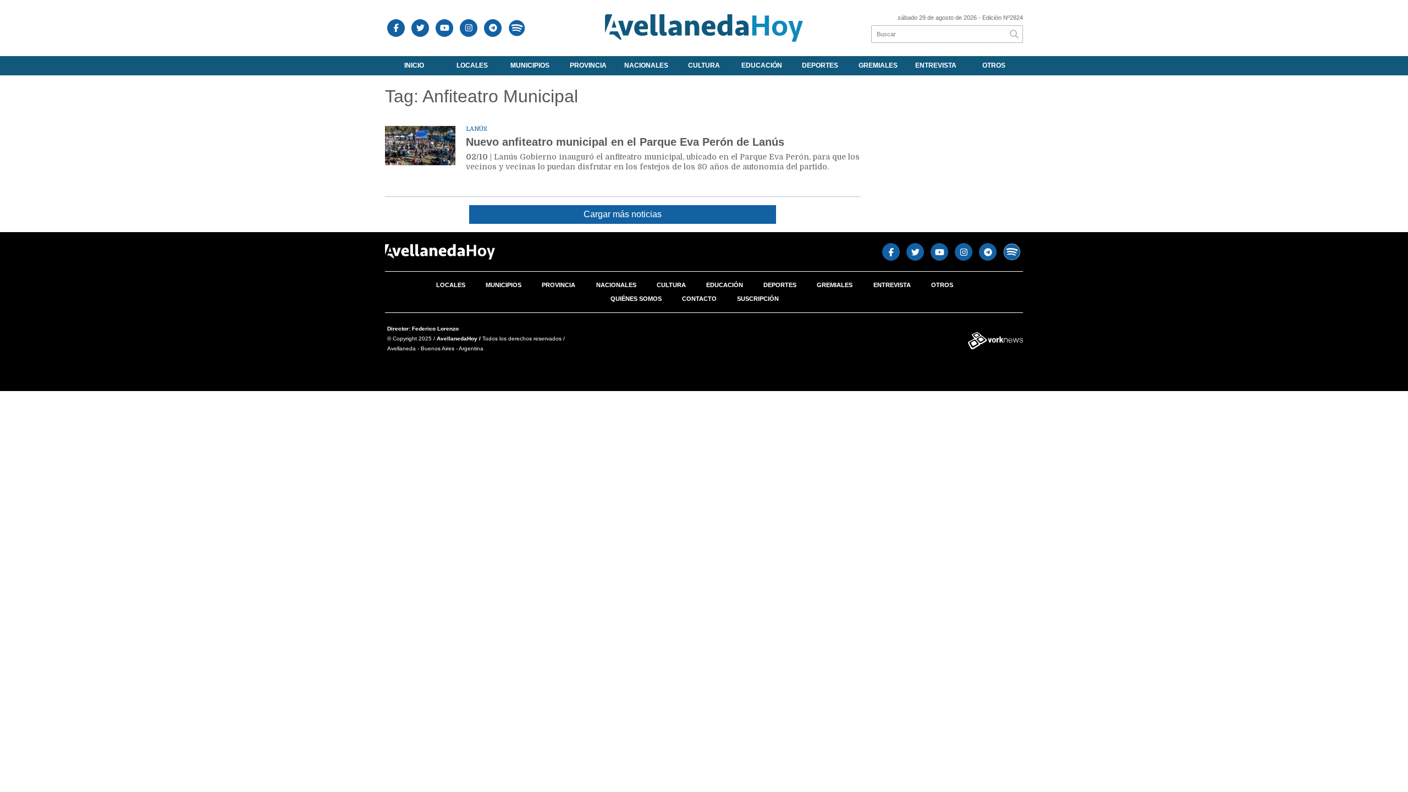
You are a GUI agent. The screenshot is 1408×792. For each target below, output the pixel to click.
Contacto (699, 298)
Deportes (820, 65)
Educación (761, 65)
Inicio (414, 65)
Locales (472, 65)
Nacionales (646, 65)
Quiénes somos (636, 298)
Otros (993, 65)
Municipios (529, 65)
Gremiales (878, 65)
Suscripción (758, 298)
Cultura (704, 65)
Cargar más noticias (623, 214)
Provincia (588, 65)
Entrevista (935, 65)
